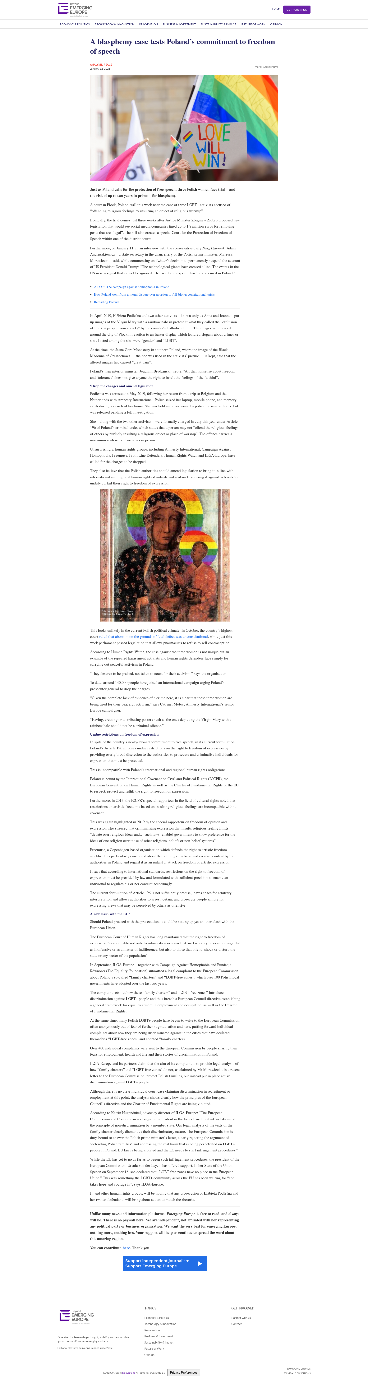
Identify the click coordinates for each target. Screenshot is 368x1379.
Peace (108, 64)
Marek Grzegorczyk (266, 66)
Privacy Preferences (183, 1372)
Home (276, 9)
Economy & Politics (75, 24)
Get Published (297, 9)
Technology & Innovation (114, 24)
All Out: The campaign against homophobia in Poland (131, 286)
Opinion (276, 24)
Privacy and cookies (298, 1368)
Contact (236, 1324)
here (126, 1248)
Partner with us (241, 1317)
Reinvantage (128, 1372)
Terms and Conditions (297, 1373)
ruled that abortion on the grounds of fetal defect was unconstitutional (153, 636)
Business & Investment (179, 24)
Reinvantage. (81, 1337)
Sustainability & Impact (219, 24)
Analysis (96, 64)
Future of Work (253, 24)
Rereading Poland (106, 301)
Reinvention (148, 24)
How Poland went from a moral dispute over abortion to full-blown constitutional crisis (154, 294)
